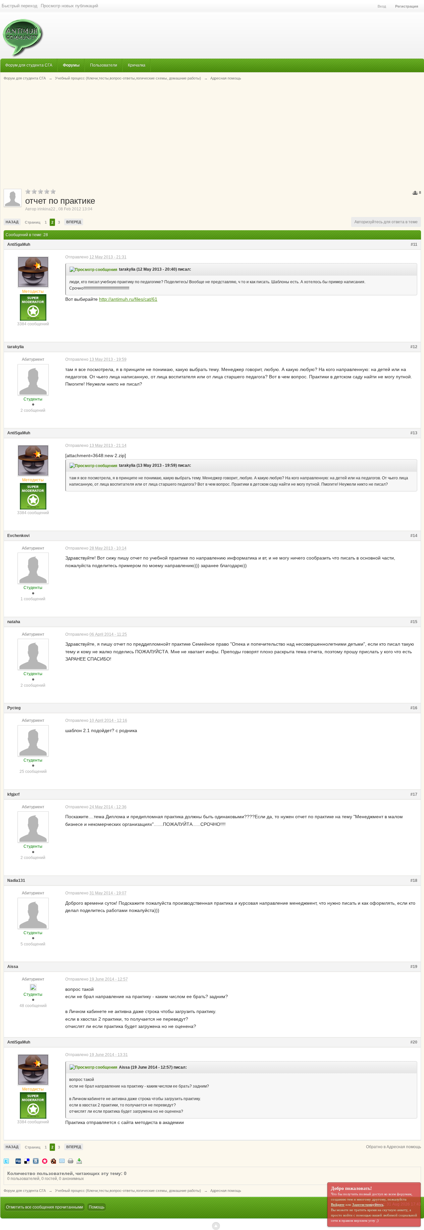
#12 (413, 347)
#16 (413, 708)
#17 (413, 794)
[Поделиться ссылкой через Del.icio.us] (26, 1160)
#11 (414, 244)
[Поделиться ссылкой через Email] (62, 1160)
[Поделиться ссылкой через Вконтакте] (36, 1160)
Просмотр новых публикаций (69, 5)
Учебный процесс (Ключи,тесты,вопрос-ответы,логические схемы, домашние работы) (128, 1191)
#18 (413, 880)
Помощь (96, 1207)
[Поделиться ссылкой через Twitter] (6, 1160)
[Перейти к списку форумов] (22, 34)
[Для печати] (70, 1160)
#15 (413, 621)
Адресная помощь (225, 1191)
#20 (413, 1042)
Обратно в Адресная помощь (393, 1147)
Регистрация (406, 6)
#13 (413, 433)
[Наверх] (216, 1226)
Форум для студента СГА (28, 65)
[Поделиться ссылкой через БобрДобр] (53, 1160)
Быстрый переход (19, 5)
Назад (12, 222)
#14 (413, 535)
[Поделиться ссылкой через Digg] (18, 1160)
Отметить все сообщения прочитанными (44, 1207)
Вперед (73, 222)
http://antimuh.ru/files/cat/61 (128, 299)
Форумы (71, 65)
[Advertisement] (212, 134)
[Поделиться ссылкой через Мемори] (44, 1160)
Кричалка (136, 65)
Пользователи (103, 65)
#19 (413, 966)
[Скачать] (79, 1160)
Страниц (32, 222)
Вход (382, 6)
